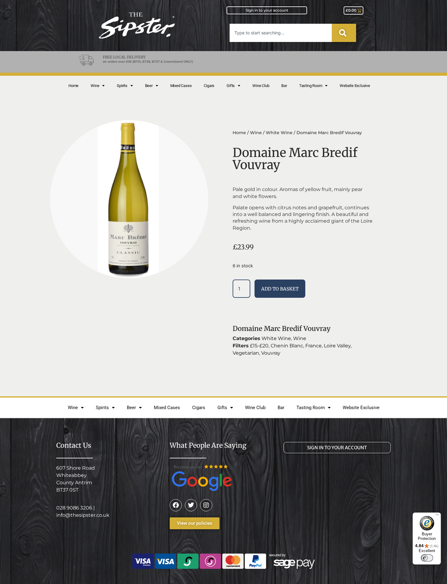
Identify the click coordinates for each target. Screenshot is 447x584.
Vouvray (270, 353)
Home (73, 85)
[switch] (427, 557)
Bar (284, 85)
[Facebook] (176, 505)
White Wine (279, 132)
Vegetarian (246, 353)
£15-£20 (259, 346)
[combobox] (281, 33)
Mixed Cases (181, 85)
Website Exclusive (355, 85)
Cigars (209, 85)
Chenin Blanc (287, 346)
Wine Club (260, 85)
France (313, 346)
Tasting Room (310, 85)
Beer (149, 85)
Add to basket (280, 289)
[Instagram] (206, 505)
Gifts (231, 85)
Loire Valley (337, 346)
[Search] (344, 33)
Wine (95, 85)
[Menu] (437, 516)
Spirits (122, 85)
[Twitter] (191, 505)
